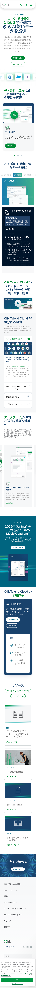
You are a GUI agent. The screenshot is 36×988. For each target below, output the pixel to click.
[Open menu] (31, 5)
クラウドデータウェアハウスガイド (18, 691)
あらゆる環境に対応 (14, 339)
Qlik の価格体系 (13, 619)
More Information (17, 984)
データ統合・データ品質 (17, 366)
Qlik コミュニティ (10, 947)
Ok (17, 979)
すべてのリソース (18, 696)
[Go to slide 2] (18, 155)
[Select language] (26, 5)
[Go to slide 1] (14, 155)
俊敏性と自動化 (12, 397)
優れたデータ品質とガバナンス (17, 387)
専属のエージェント (14, 404)
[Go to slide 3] (21, 155)
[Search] (21, 5)
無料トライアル (18, 58)
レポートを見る (18, 547)
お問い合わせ (12, 625)
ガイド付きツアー (18, 64)
